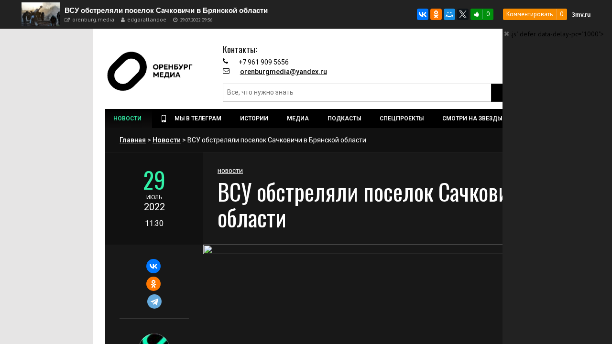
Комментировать (529, 14)
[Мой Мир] (449, 14)
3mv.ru (581, 14)
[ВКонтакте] (422, 14)
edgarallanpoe (146, 19)
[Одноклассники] (436, 14)
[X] (463, 14)
